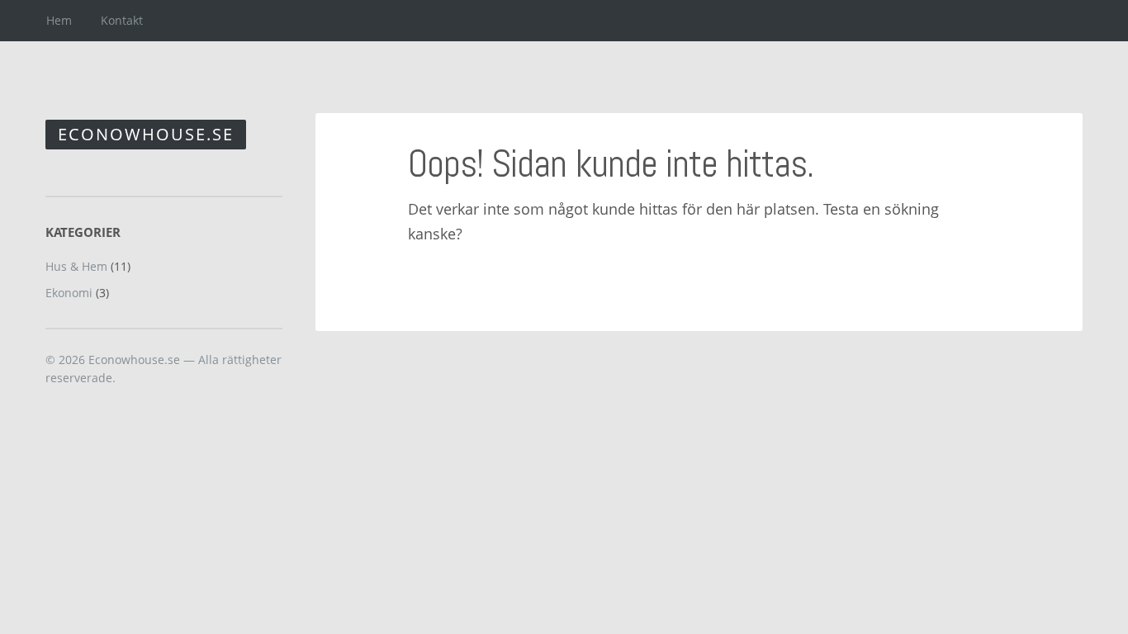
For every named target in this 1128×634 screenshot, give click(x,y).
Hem (59, 20)
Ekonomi (68, 292)
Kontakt (122, 20)
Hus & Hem (76, 266)
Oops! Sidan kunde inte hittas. (610, 164)
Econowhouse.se (146, 134)
